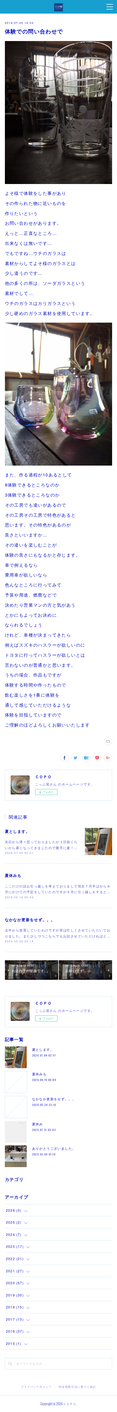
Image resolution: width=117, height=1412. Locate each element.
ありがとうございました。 (54, 1148)
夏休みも (13, 875)
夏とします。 (17, 831)
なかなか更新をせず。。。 (30, 919)
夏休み (37, 1123)
